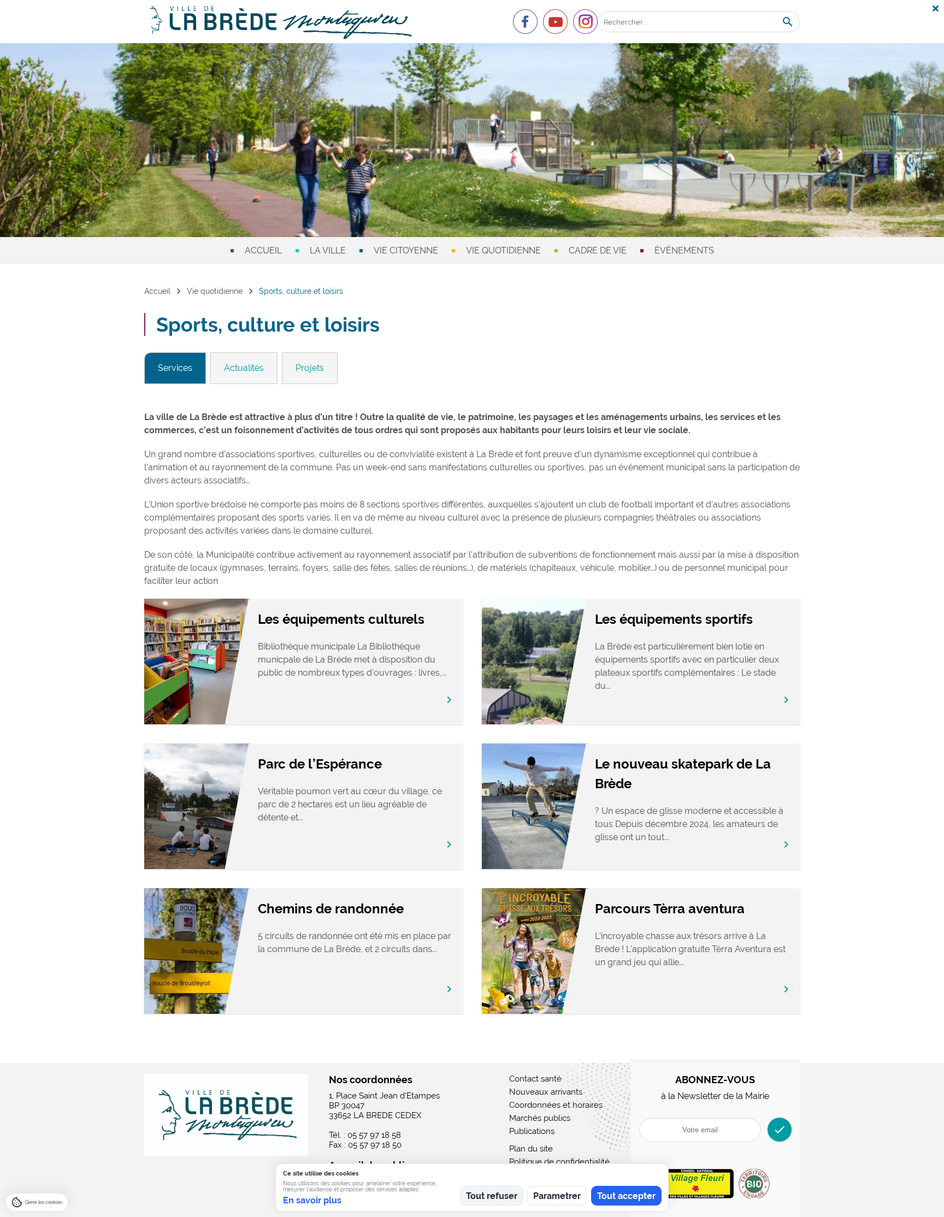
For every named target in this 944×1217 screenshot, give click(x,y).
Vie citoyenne (406, 250)
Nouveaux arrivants (545, 1092)
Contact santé (535, 1079)
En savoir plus (312, 1200)
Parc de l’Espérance (320, 764)
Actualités (244, 368)
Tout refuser (491, 1196)
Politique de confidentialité (559, 1162)
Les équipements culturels (341, 619)
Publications (531, 1131)
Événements (684, 250)
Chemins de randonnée (331, 909)
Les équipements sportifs (674, 619)
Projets (310, 368)
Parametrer (557, 1196)
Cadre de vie (598, 250)
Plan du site (531, 1149)
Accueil (263, 250)
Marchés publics (539, 1118)
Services (175, 368)
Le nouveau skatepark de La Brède (683, 773)
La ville (328, 250)
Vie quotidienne (503, 250)
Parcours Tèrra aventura (670, 909)
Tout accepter (626, 1196)
